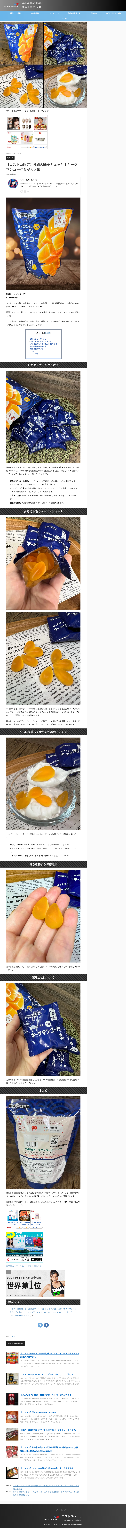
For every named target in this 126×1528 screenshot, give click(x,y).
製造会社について (36, 349)
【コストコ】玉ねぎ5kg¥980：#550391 (38, 1412)
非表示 (47, 333)
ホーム (64, 18)
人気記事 (94, 13)
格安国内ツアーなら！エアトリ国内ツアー (25, 1266)
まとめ (32, 351)
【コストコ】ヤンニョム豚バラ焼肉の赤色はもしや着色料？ (46, 1468)
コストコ (12, 1336)
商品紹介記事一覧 (74, 13)
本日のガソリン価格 (113, 13)
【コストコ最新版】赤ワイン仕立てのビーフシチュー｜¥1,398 (48, 1430)
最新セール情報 (15, 13)
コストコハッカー (33, 6)
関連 (36, 354)
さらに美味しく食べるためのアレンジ (43, 344)
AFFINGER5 (77, 1524)
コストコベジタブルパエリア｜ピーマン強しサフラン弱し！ (46, 1374)
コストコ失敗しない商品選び (71, 1520)
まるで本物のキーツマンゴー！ (41, 341)
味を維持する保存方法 (38, 346)
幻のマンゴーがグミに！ (39, 339)
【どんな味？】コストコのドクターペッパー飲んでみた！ (45, 1395)
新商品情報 (35, 13)
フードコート (54, 13)
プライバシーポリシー (63, 1510)
